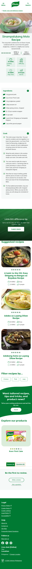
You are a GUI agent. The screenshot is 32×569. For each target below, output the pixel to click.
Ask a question (16, 484)
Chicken (6, 379)
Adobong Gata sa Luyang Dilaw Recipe (16, 357)
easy (24, 379)
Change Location (15, 554)
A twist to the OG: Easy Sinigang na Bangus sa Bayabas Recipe (16, 275)
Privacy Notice (5, 505)
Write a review (16, 480)
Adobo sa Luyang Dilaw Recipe (16, 317)
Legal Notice (5, 513)
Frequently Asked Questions (9, 531)
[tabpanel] (16, 479)
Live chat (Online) (8, 547)
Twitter (6, 543)
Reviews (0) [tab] (10, 464)
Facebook (2, 543)
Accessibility (5, 516)
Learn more (16, 229)
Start (2, 549)
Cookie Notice (5, 508)
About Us (4, 523)
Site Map (4, 528)
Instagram (11, 543)
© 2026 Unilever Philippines (13, 560)
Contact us (4, 526)
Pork (15, 379)
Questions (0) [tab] (20, 464)
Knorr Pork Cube (16, 451)
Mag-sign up (5, 539)
